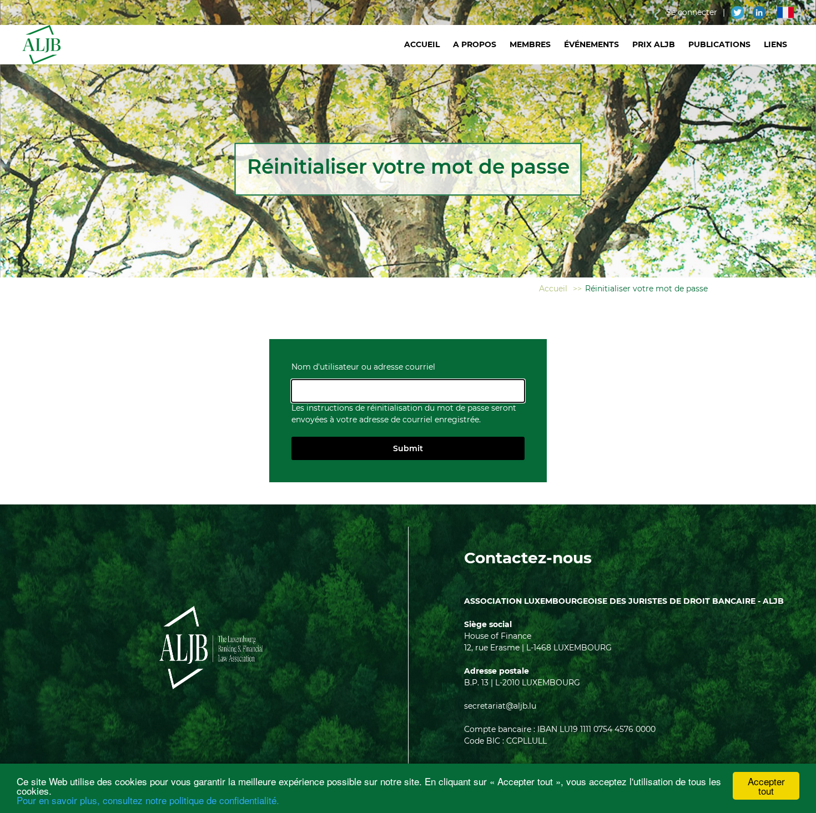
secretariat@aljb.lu (500, 706)
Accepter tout (766, 785)
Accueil (422, 44)
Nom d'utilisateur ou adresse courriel (363, 367)
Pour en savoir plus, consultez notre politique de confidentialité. (148, 800)
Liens (775, 44)
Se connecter (691, 12)
